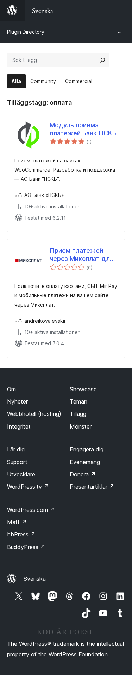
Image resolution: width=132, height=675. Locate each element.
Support (17, 461)
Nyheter (17, 401)
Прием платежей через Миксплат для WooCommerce (81, 255)
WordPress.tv (28, 486)
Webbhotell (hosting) (34, 413)
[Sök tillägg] (102, 60)
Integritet (19, 426)
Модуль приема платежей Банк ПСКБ (83, 129)
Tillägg (78, 413)
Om (11, 389)
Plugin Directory (25, 32)
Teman (78, 401)
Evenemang (85, 461)
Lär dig (16, 449)
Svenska (35, 578)
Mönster (81, 426)
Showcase (83, 389)
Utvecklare (21, 474)
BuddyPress (26, 547)
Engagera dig (86, 449)
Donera (83, 474)
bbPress (21, 534)
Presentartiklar (92, 486)
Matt (17, 522)
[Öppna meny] (120, 10)
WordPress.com (31, 509)
